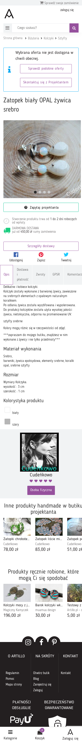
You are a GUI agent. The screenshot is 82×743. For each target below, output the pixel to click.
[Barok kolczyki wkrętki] (49, 593)
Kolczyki (49, 38)
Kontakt (66, 673)
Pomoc (10, 678)
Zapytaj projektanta (44, 208)
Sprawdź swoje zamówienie (61, 3)
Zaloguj (38, 690)
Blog (36, 678)
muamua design (45, 610)
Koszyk (40, 738)
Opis (6, 274)
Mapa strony (14, 684)
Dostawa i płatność (22, 274)
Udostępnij (16, 260)
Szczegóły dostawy (41, 246)
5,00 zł (73, 615)
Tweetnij (66, 260)
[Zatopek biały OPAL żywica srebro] (42, 159)
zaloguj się (67, 10)
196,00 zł (12, 615)
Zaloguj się (70, 738)
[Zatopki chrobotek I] (17, 527)
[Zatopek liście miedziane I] (49, 527)
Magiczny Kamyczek (15, 610)
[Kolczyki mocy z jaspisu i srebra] (17, 593)
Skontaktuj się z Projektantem (46, 82)
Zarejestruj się (42, 684)
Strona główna (13, 38)
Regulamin (12, 673)
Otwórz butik (41, 673)
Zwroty (40, 274)
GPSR (56, 274)
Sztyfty (62, 38)
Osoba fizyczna (41, 490)
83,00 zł (42, 549)
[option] (17, 535)
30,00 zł (42, 615)
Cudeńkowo (10, 544)
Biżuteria (33, 38)
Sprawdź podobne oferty (46, 69)
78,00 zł (10, 549)
